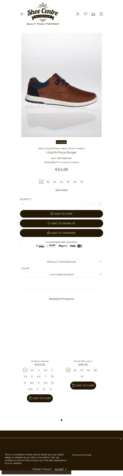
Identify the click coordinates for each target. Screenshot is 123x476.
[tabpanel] (40, 362)
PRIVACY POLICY (42, 469)
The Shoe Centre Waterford (43, 14)
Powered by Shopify (81, 455)
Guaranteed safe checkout (61, 242)
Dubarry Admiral (40, 361)
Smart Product (76, 148)
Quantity (26, 199)
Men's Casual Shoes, (49, 148)
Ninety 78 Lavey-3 (83, 361)
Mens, (64, 148)
